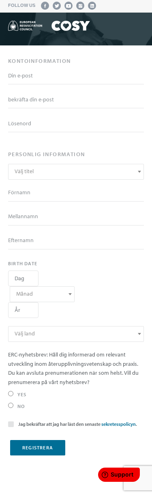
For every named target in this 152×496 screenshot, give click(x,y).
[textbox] (76, 171)
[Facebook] (45, 6)
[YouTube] (68, 6)
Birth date (22, 263)
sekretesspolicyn (118, 424)
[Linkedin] (92, 6)
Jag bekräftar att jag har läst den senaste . (77, 424)
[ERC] (49, 27)
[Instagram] (80, 6)
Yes (22, 394)
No (21, 406)
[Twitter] (57, 6)
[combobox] (76, 172)
